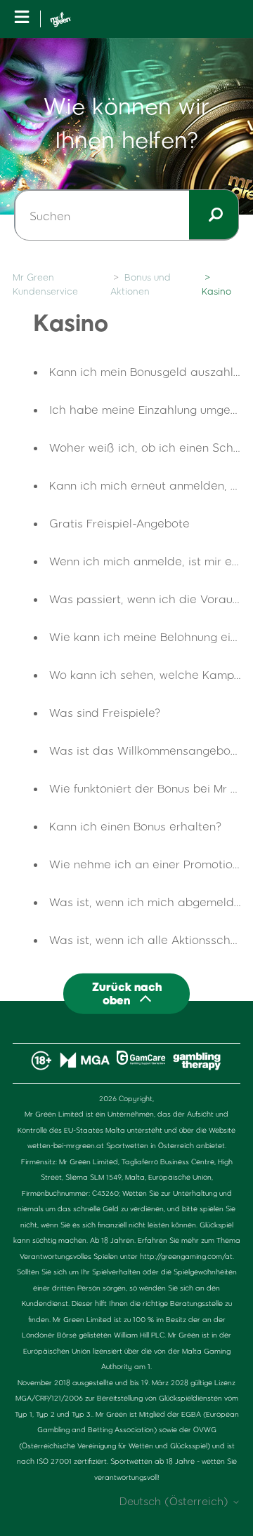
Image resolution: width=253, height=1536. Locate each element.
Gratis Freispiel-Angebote (119, 523)
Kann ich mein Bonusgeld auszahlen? (151, 371)
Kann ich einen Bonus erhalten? (135, 826)
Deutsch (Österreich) (175, 1501)
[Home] (60, 19)
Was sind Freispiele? (105, 712)
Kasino (216, 291)
